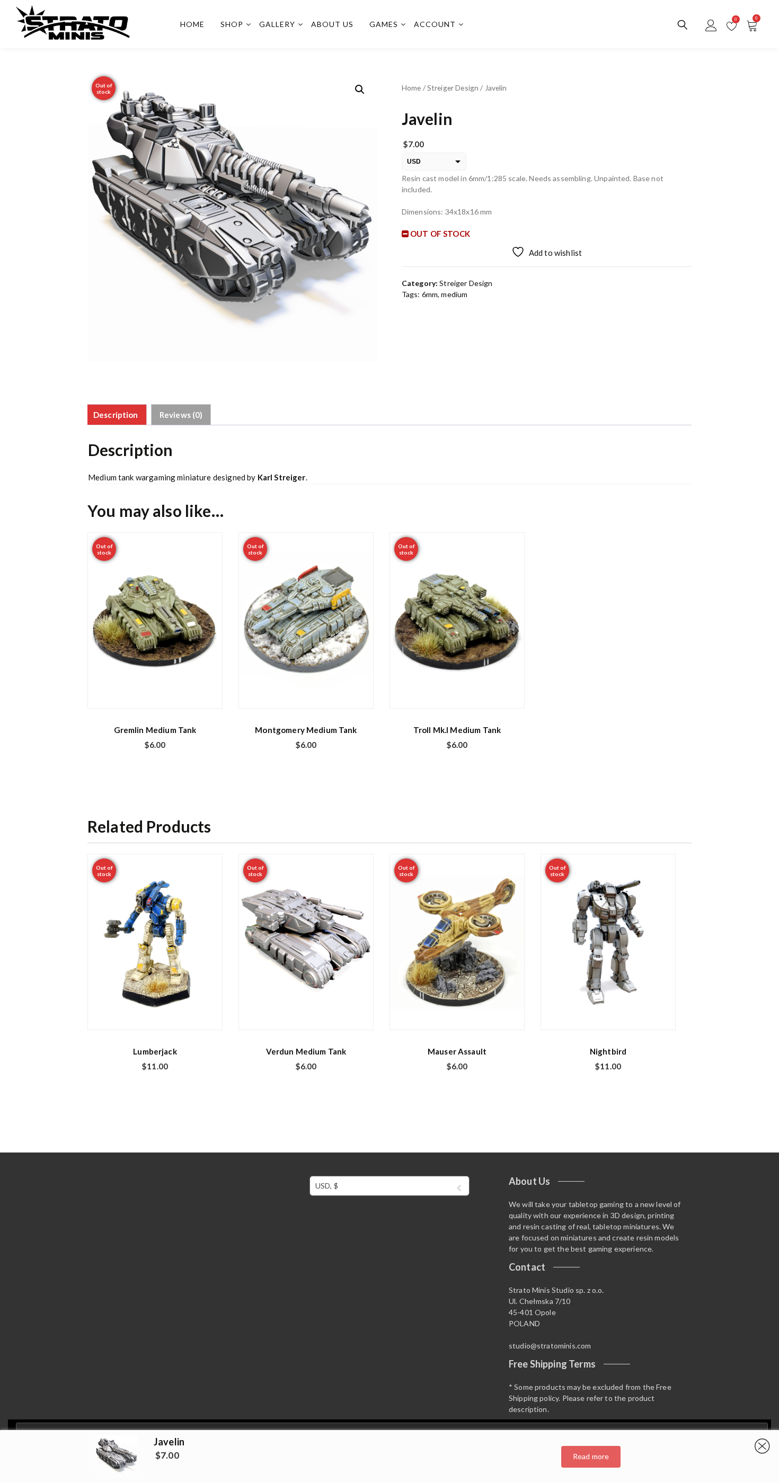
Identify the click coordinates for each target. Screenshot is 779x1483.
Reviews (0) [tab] (181, 414)
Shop (231, 24)
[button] (359, 89)
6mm (430, 294)
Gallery (277, 24)
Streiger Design (453, 87)
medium (454, 294)
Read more (591, 1456)
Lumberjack (155, 1051)
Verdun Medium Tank (306, 1051)
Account (435, 24)
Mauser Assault (457, 1051)
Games (383, 24)
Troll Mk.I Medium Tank (457, 730)
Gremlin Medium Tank (155, 730)
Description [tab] (115, 414)
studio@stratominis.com (550, 1345)
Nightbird (608, 1051)
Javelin (169, 1442)
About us (332, 24)
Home (192, 24)
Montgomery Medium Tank (306, 730)
